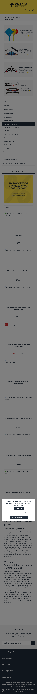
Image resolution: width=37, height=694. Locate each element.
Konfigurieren (19, 508)
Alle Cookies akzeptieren (19, 517)
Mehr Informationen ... (18, 505)
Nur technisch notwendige (19, 513)
